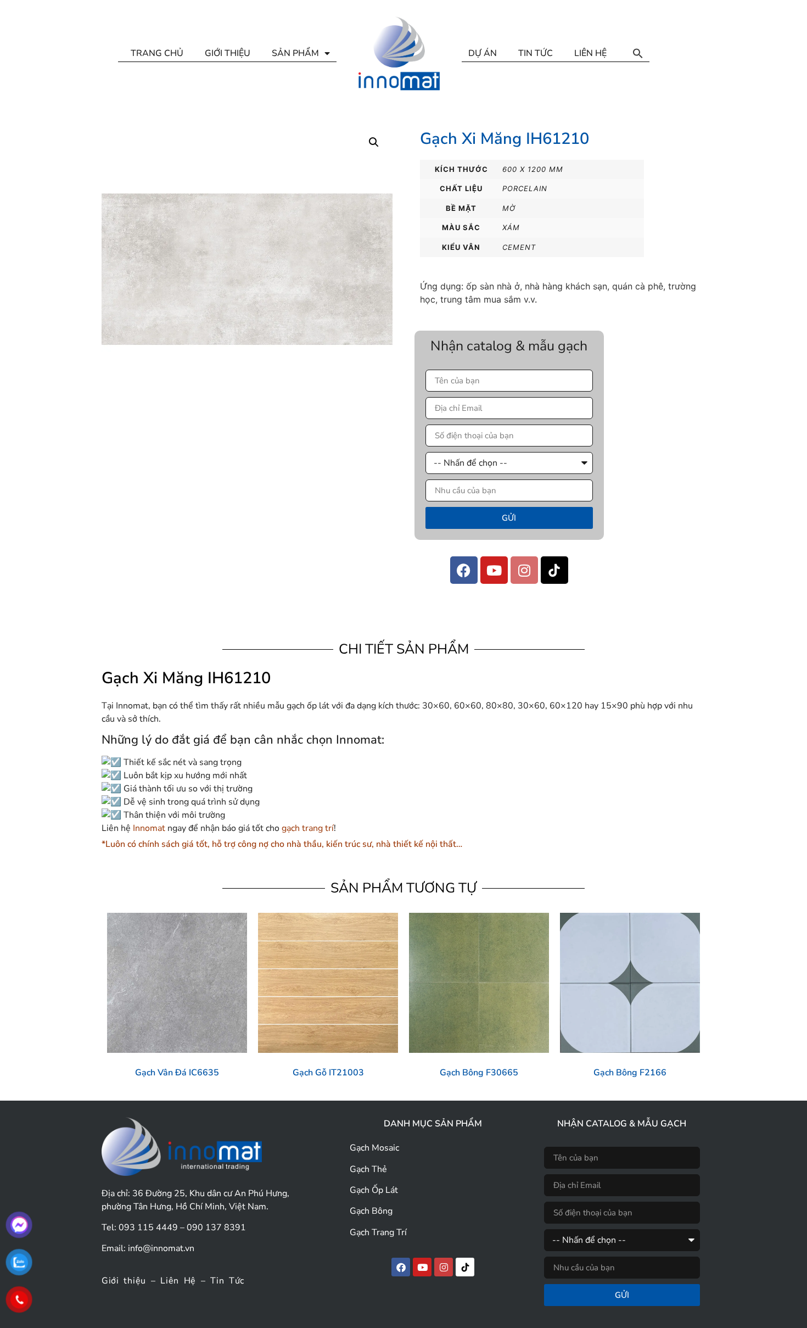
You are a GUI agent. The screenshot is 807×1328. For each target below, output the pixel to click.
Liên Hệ (178, 1281)
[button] (637, 53)
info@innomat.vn (161, 1248)
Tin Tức (227, 1281)
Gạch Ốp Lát (374, 1190)
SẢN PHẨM (295, 53)
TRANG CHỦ (157, 53)
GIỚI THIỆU (227, 53)
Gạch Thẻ (368, 1169)
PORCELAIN (524, 188)
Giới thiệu (124, 1281)
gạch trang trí (306, 828)
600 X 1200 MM (532, 169)
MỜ (508, 208)
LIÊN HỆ (590, 53)
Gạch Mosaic (374, 1148)
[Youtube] (494, 570)
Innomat (149, 828)
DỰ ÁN (482, 53)
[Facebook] (464, 570)
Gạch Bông (371, 1211)
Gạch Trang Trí (378, 1232)
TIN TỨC (535, 53)
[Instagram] (524, 570)
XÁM (511, 227)
